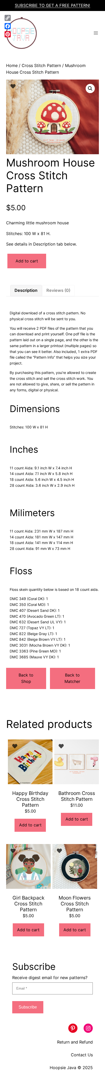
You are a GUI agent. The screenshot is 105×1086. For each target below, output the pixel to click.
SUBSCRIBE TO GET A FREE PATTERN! (52, 5)
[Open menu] (96, 33)
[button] (90, 88)
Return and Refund (75, 1042)
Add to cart (27, 260)
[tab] (26, 290)
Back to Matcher (72, 678)
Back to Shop (26, 678)
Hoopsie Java (63, 1067)
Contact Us (82, 1054)
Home (12, 65)
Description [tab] (26, 290)
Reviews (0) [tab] (58, 290)
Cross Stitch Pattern (41, 65)
